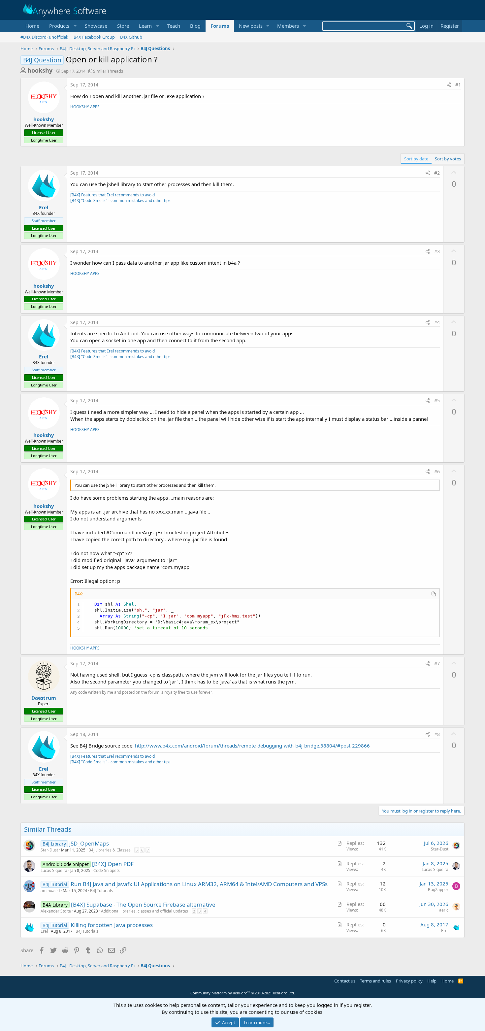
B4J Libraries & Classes (109, 850)
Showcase (96, 25)
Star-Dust (49, 850)
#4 (437, 322)
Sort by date (416, 159)
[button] (62, 26)
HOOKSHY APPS (85, 107)
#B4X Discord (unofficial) (44, 37)
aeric (443, 910)
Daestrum (43, 697)
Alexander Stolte (56, 911)
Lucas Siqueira (54, 870)
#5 (437, 400)
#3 (437, 251)
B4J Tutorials (101, 890)
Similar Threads (108, 71)
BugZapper (438, 889)
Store (123, 25)
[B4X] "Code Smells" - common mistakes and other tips (120, 200)
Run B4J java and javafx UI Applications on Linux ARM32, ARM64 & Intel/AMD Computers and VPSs (199, 884)
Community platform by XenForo (242, 992)
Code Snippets (106, 870)
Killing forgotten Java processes (112, 925)
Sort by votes (448, 159)
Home (32, 25)
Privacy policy (409, 981)
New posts (251, 25)
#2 (437, 173)
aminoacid (50, 890)
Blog (195, 25)
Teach (173, 25)
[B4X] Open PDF (113, 864)
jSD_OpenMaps (89, 843)
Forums (219, 25)
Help (431, 981)
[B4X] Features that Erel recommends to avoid (112, 195)
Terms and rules (375, 981)
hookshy (39, 70)
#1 (458, 85)
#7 (437, 663)
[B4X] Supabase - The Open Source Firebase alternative (143, 904)
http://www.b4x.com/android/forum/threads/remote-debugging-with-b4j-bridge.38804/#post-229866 (252, 745)
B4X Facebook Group (94, 37)
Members (288, 25)
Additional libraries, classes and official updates (144, 911)
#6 (437, 471)
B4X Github (131, 37)
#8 (437, 734)
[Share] (448, 85)
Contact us (344, 981)
